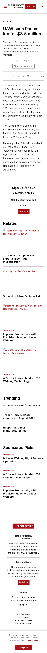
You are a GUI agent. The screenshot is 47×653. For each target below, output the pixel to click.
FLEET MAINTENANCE (23, 623)
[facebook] (14, 76)
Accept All (23, 648)
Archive (7, 21)
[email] (33, 76)
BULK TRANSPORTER (23, 620)
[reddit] (28, 76)
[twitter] (23, 76)
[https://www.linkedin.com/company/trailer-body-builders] (23, 605)
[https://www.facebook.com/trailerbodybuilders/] (19, 605)
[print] (42, 76)
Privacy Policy (32, 640)
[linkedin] (18, 76)
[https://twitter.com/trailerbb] (26, 605)
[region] (23, 642)
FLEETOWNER (23, 617)
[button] (5, 7)
